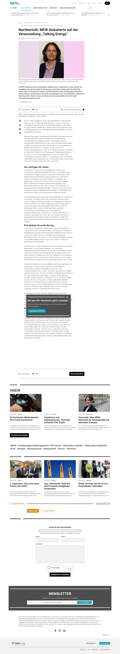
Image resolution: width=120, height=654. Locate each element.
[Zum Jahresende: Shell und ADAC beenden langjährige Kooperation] (60, 469)
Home (20, 23)
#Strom (61, 448)
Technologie (28, 257)
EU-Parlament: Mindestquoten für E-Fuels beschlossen (24, 418)
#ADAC (19, 480)
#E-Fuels (19, 414)
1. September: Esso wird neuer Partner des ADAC (24, 484)
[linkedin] (64, 630)
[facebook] (55, 630)
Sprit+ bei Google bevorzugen (73, 109)
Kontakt (100, 3)
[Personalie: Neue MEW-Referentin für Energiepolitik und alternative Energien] (94, 403)
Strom (48, 177)
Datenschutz (95, 649)
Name (63, 536)
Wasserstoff (28, 181)
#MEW (15, 390)
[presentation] (108, 15)
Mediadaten (91, 643)
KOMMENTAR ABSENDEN (60, 574)
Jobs (94, 3)
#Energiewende (34, 448)
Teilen (37, 109)
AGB (89, 649)
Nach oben (105, 635)
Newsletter (82, 3)
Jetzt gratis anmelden (37, 311)
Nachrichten (26, 8)
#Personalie (89, 414)
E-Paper (74, 3)
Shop (89, 3)
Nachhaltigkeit (28, 217)
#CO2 (12, 448)
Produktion (59, 179)
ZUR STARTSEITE (77, 374)
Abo (107, 3)
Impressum (83, 649)
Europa (26, 188)
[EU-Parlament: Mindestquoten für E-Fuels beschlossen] (26, 403)
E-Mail (37, 536)
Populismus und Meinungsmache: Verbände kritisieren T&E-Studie (57, 420)
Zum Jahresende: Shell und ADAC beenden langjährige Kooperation (57, 486)
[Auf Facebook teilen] (20, 120)
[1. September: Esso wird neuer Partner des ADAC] (26, 469)
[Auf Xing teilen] (20, 133)
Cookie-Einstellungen (105, 649)
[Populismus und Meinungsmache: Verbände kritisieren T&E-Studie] (60, 403)
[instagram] (60, 630)
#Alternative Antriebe (73, 445)
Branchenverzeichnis (68, 8)
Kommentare (26, 109)
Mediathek (53, 8)
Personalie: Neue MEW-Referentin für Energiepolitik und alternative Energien (93, 420)
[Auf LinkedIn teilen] (20, 129)
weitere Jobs (33, 511)
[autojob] (103, 503)
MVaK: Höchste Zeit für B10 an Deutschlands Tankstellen (93, 484)
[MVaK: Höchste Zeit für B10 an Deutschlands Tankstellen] (94, 469)
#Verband (70, 448)
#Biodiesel (89, 480)
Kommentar (39, 544)
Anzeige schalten (49, 511)
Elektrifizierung (51, 203)
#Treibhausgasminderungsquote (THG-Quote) (39, 445)
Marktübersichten (40, 8)
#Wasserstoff (49, 448)
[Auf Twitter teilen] (20, 125)
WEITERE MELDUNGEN (19, 435)
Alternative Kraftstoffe (40, 23)
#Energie (21, 448)
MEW (28, 127)
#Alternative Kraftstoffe (95, 445)
